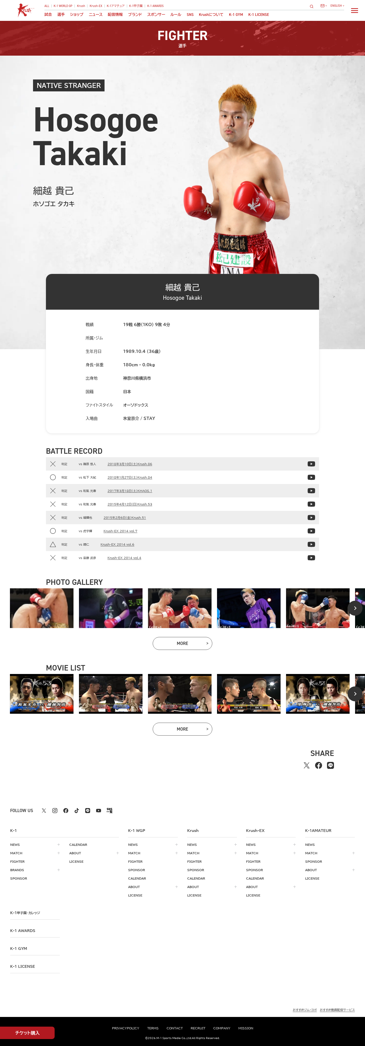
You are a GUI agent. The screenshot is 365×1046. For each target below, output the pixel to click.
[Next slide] (355, 608)
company (221, 1028)
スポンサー (156, 14)
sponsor (18, 878)
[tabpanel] (41, 608)
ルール (175, 14)
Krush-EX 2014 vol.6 (117, 544)
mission (245, 1028)
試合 (48, 14)
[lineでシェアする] (330, 765)
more (194, 644)
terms (153, 1028)
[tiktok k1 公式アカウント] (76, 810)
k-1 (25, 913)
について (211, 14)
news (15, 844)
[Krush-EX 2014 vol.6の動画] (311, 544)
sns (190, 14)
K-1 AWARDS (155, 5)
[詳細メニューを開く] (354, 10)
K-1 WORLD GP (63, 5)
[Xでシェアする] (307, 765)
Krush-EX (96, 5)
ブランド (135, 14)
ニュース (96, 14)
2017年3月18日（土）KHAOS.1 (130, 490)
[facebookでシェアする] (319, 765)
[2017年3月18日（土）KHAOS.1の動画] (311, 491)
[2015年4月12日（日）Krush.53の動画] (311, 504)
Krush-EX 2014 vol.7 (120, 530)
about (75, 853)
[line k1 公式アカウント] (87, 810)
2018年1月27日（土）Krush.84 (130, 477)
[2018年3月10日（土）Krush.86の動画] (311, 464)
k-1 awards (22, 931)
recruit (198, 1028)
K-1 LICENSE (258, 14)
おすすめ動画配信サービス (337, 1009)
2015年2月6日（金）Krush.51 (125, 517)
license (76, 861)
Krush (81, 5)
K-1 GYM (236, 14)
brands (17, 869)
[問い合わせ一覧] (324, 6)
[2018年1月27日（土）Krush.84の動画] (311, 477)
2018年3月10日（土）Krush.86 (130, 463)
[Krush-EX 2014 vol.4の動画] (311, 558)
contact (175, 1028)
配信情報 (115, 14)
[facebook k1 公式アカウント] (65, 810)
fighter (17, 861)
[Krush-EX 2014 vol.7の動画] (311, 531)
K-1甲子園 (136, 5)
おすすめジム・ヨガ (305, 1009)
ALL (46, 5)
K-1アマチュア (116, 5)
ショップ (76, 14)
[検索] (313, 6)
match (16, 853)
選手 (61, 14)
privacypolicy (125, 1028)
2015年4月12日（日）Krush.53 (130, 504)
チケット (27, 1033)
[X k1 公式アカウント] (43, 810)
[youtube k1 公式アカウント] (98, 810)
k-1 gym (18, 948)
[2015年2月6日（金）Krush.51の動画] (311, 517)
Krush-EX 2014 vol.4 (124, 557)
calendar (78, 844)
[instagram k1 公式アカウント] (54, 810)
